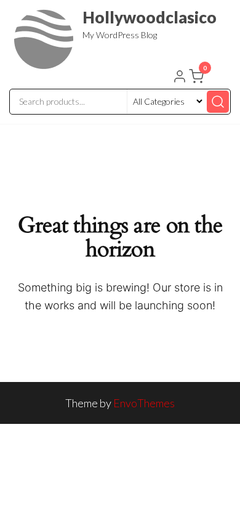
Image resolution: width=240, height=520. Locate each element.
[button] (197, 79)
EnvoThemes (144, 403)
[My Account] (179, 77)
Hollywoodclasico (149, 17)
